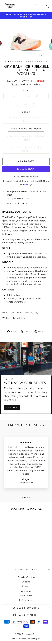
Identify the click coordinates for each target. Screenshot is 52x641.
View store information (17, 203)
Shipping (15, 84)
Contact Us (26, 590)
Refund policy (26, 600)
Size (26, 90)
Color (26, 112)
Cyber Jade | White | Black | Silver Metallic (26, 138)
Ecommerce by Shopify (30, 639)
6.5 (14, 95)
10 (33, 103)
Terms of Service (26, 595)
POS (14, 639)
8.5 (44, 95)
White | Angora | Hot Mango (25, 128)
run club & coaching (25, 608)
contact (12, 408)
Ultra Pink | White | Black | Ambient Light (26, 119)
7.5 (29, 95)
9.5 (25, 103)
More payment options (26, 176)
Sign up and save (25, 569)
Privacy (26, 586)
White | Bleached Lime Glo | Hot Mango (26, 149)
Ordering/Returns (26, 577)
